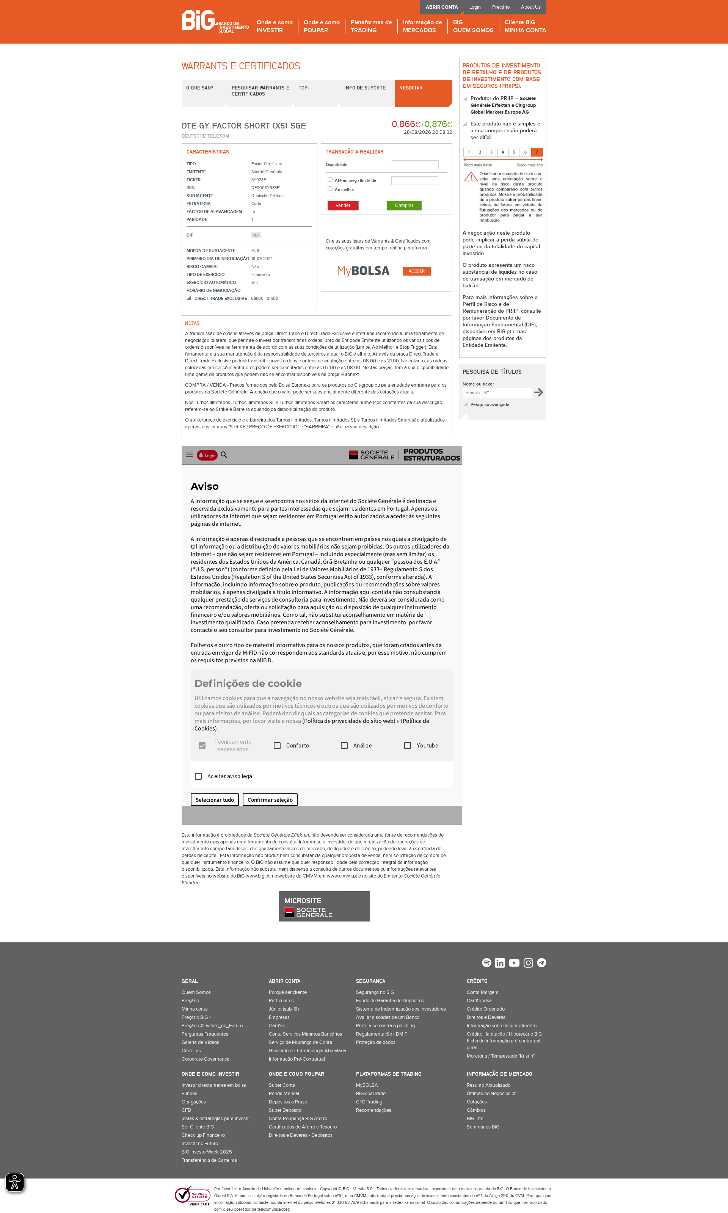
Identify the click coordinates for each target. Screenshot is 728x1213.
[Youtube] (514, 964)
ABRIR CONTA (442, 7)
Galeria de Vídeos (200, 1042)
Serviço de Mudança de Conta (300, 1042)
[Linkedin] (500, 964)
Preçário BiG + (196, 1017)
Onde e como (275, 26)
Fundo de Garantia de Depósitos (390, 1001)
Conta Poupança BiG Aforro (298, 1119)
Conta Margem (483, 992)
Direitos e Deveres (486, 1017)
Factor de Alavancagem (214, 211)
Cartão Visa (479, 1001)
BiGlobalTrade (371, 1094)
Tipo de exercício (205, 274)
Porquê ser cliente (288, 992)
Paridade (197, 219)
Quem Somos (196, 992)
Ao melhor (344, 189)
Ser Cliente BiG (198, 1127)
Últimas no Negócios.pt (491, 1094)
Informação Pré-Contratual (297, 1059)
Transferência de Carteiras (209, 1160)
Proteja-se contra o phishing (385, 1026)
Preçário (501, 7)
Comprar (404, 205)
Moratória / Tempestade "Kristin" (501, 1056)
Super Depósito (285, 1110)
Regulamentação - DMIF (381, 1034)
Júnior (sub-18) (284, 1009)
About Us (531, 7)
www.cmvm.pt (342, 876)
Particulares (281, 1001)
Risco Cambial (203, 266)
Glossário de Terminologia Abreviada (307, 1051)
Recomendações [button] (373, 1110)
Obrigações (194, 1102)
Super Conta (282, 1085)
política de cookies (300, 1188)
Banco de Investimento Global (215, 21)
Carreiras (191, 1051)
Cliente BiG (525, 26)
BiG (473, 26)
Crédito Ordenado (486, 1009)
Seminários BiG (483, 1127)
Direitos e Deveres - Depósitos (301, 1135)
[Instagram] (528, 964)
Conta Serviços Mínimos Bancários (305, 1034)
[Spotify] (486, 963)
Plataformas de (371, 26)
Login (475, 7)
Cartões (277, 1026)
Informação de (422, 26)
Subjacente (200, 195)
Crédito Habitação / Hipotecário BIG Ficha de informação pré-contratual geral (504, 1041)
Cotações (477, 1102)
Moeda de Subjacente (211, 250)
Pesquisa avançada (490, 404)
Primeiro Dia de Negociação (218, 258)
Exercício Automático (211, 282)
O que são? (199, 88)
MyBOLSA (367, 1085)
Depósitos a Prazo (288, 1102)
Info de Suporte (365, 88)
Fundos (189, 1094)
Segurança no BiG (375, 992)
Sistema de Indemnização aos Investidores (401, 1009)
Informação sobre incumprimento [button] (502, 1026)
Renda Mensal (284, 1094)
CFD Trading (369, 1102)
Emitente (196, 171)
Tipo (191, 163)
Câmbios (476, 1110)
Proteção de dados (375, 1042)
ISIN (191, 187)
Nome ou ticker (478, 384)
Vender (343, 205)
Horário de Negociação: (214, 290)
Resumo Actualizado (488, 1085)
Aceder (417, 271)
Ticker (194, 179)
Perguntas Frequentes (205, 1034)
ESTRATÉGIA (199, 203)
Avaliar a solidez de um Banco (387, 1017)
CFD (186, 1110)
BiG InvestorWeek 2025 (207, 1152)
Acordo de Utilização (260, 1188)
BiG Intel (476, 1119)
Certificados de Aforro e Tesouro (303, 1127)
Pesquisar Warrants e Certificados (260, 91)
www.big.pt (258, 876)
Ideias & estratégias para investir (216, 1119)
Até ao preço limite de (355, 180)
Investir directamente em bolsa (214, 1085)
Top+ (304, 88)
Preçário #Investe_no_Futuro (212, 1026)
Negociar (411, 88)
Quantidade (336, 164)
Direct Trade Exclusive (221, 298)
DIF (190, 235)
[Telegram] (541, 963)
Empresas (279, 1017)
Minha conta (195, 1009)
